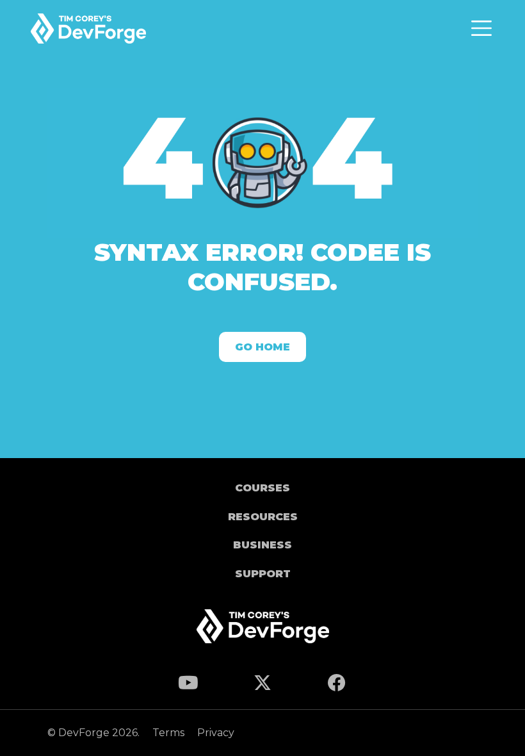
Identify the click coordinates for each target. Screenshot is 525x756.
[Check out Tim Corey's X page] (262, 686)
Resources (263, 517)
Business (262, 545)
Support (263, 574)
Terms (169, 733)
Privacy (215, 733)
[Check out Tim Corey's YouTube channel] (188, 686)
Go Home (262, 347)
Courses (262, 488)
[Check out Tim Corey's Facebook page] (337, 686)
